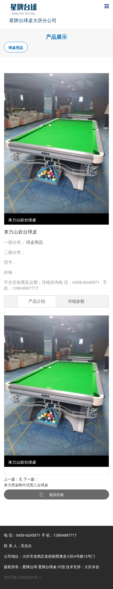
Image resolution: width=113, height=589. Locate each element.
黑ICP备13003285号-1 (22, 577)
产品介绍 (36, 301)
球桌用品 (15, 47)
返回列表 (56, 494)
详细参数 (76, 301)
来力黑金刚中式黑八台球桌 (26, 484)
